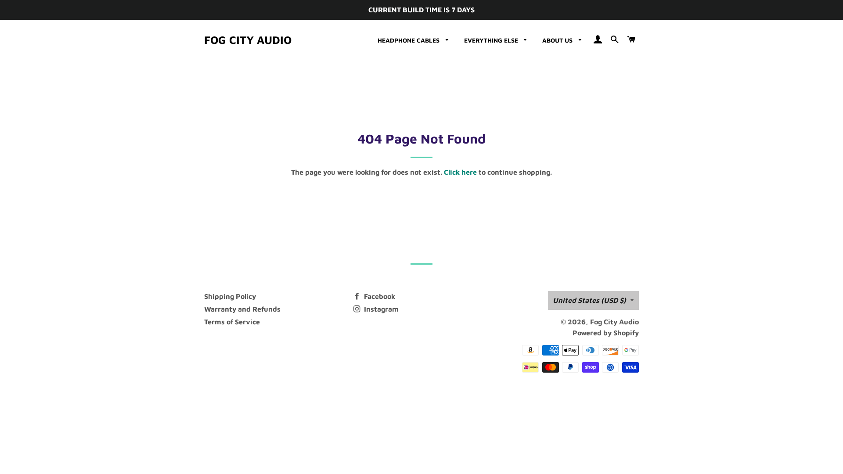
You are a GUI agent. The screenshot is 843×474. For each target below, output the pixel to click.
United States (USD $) (589, 300)
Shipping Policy (230, 296)
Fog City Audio (248, 39)
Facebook (378, 296)
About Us (558, 40)
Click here (460, 172)
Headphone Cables (409, 40)
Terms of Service (232, 322)
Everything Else (492, 40)
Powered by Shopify (606, 333)
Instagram (380, 309)
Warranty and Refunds (242, 309)
